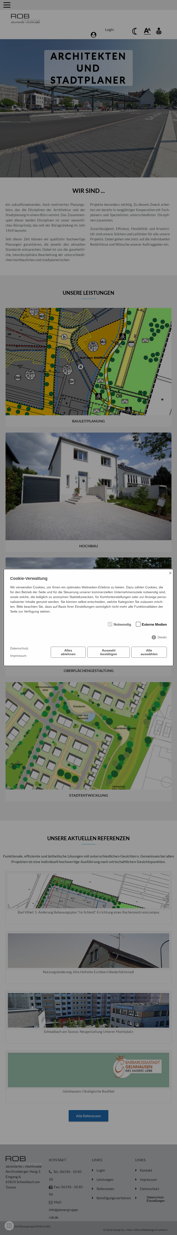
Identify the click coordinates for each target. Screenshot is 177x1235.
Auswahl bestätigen (108, 652)
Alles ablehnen (68, 652)
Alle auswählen (149, 652)
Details (162, 637)
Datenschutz (19, 648)
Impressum (18, 655)
